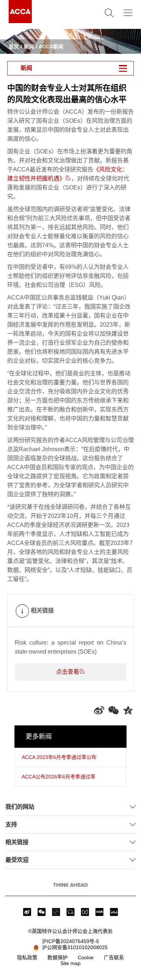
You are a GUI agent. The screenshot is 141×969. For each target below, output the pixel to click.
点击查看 (67, 672)
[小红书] (99, 912)
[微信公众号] (41, 912)
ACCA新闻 (51, 46)
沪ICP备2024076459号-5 (70, 941)
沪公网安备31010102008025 (73, 947)
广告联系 (114, 957)
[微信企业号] (70, 912)
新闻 (29, 46)
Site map (70, 963)
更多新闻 (39, 736)
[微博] (27, 912)
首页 (14, 46)
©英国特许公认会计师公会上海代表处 (70, 931)
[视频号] (85, 912)
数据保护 (57, 957)
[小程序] (56, 912)
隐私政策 (27, 957)
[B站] (114, 912)
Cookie (86, 957)
